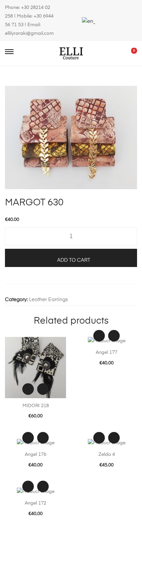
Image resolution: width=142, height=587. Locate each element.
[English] (87, 21)
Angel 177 (106, 352)
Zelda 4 (106, 454)
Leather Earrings (48, 299)
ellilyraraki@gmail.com (29, 33)
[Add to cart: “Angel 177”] (114, 336)
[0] (129, 53)
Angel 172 (35, 503)
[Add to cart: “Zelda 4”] (114, 438)
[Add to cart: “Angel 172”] (43, 486)
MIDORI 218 (35, 405)
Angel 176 (35, 454)
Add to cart (73, 260)
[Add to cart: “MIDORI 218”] (43, 389)
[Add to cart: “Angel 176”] (43, 438)
